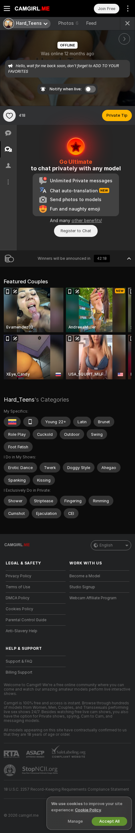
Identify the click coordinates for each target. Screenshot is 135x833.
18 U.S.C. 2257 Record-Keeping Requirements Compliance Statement (66, 789)
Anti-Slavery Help (21, 631)
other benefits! (87, 220)
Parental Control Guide (26, 620)
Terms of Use (18, 587)
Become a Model (84, 576)
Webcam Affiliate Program (92, 598)
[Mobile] (30, 422)
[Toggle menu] (7, 8)
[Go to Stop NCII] (40, 770)
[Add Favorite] (9, 115)
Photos (68, 23)
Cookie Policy (88, 810)
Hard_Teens (19, 399)
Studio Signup (82, 587)
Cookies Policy (19, 609)
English (106, 545)
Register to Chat (76, 230)
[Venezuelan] (12, 422)
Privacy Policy (18, 576)
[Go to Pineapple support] (10, 770)
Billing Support (19, 672)
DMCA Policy (18, 598)
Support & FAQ (19, 661)
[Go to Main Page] (41, 8)
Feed (91, 23)
